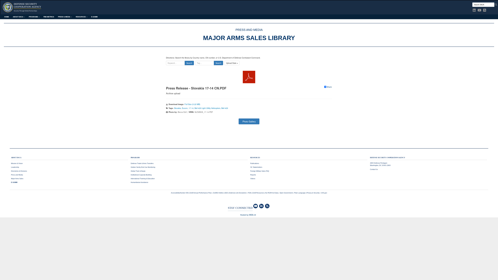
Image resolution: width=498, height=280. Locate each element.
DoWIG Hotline (218, 193)
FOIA (249, 193)
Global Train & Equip (138, 171)
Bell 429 (224, 108)
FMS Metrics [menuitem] (48, 17)
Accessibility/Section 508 (179, 193)
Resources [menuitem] (81, 17)
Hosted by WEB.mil (248, 215)
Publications (254, 163)
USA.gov (324, 193)
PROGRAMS (135, 158)
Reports (253, 175)
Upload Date (231, 63)
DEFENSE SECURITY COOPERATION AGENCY (387, 158)
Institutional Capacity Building (141, 175)
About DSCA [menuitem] (18, 17)
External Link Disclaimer (237, 193)
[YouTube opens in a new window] (479, 10)
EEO (226, 193)
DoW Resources (258, 193)
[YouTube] (255, 206)
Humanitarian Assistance (139, 182)
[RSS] (267, 206)
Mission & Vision (17, 163)
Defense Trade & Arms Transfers (142, 163)
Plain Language (299, 193)
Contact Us (374, 169)
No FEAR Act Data (271, 193)
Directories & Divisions (19, 171)
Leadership (15, 167)
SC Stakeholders (256, 167)
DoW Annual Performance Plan (201, 193)
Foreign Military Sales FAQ (259, 171)
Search (189, 63)
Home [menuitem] (6, 17)
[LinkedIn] (261, 206)
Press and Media (17, 175)
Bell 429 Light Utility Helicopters (207, 108)
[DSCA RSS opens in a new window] (484, 10)
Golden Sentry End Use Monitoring (143, 167)
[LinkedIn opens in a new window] (474, 10)
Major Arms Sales (17, 179)
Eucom (185, 108)
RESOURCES (255, 158)
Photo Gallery (249, 121)
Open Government (286, 193)
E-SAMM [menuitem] (94, 17)
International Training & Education (143, 179)
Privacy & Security (313, 193)
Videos (252, 179)
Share (329, 87)
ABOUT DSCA (16, 158)
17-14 (191, 108)
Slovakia (177, 108)
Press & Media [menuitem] (64, 17)
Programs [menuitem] (33, 17)
